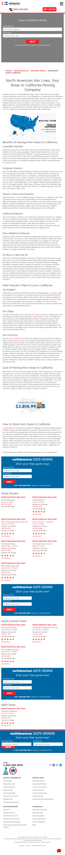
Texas (55, 107)
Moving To (7, 32)
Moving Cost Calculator (10, 796)
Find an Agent (7, 781)
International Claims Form (11, 819)
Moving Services (37, 813)
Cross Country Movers (39, 787)
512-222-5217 (5, 572)
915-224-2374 (6, 718)
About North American (39, 810)
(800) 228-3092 (20, 9)
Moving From (8, 26)
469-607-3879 (37, 506)
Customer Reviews (9, 787)
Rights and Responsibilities (11, 822)
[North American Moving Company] (11, 6)
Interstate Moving (38, 790)
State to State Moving (39, 793)
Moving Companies (38, 822)
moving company (9, 374)
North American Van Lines (44, 497)
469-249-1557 (6, 528)
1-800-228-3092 (13, 764)
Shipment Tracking (9, 813)
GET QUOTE (50, 9)
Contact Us (6, 810)
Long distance (8, 428)
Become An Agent (38, 816)
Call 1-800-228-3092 (22, 45)
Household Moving (38, 781)
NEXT (32, 41)
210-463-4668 (37, 634)
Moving (9, 71)
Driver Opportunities (39, 819)
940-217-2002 (6, 550)
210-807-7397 (6, 634)
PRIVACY (28, 845)
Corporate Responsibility (11, 802)
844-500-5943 (6, 504)
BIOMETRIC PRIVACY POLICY (39, 845)
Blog (33, 825)
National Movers (37, 796)
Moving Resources (21, 71)
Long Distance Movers (39, 784)
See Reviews (36, 514)
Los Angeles (53, 293)
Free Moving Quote (9, 793)
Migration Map (8, 799)
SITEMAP (21, 845)
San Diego (35, 315)
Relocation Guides (38, 71)
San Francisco (16, 338)
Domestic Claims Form (10, 816)
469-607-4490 (37, 528)
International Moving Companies (43, 799)
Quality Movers (8, 790)
